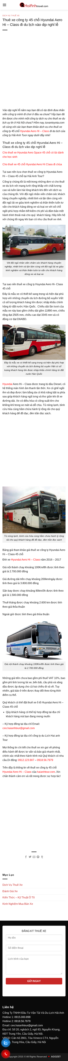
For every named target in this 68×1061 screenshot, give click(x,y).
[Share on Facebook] (26, 857)
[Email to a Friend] (34, 857)
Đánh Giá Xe (10, 891)
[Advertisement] (34, 74)
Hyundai (7, 384)
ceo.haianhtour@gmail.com (18, 728)
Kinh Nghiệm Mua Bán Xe (17, 903)
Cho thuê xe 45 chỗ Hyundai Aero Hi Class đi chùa (32, 164)
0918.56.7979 (45, 760)
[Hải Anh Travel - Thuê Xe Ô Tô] (34, 5)
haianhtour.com (45, 771)
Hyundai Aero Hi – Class (34, 131)
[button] (4, 5)
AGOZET (56, 1056)
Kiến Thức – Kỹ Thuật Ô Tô (18, 897)
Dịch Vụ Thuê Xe (10, 16)
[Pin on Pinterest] (38, 857)
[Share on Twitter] (30, 857)
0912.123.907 (26, 760)
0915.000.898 (22, 1017)
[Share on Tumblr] (42, 857)
